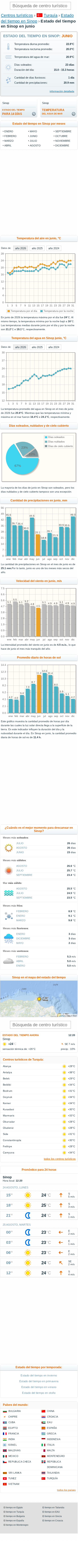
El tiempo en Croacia (52, 1520)
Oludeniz (8, 1127)
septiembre (63, 131)
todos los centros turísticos (60, 1158)
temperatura (53, 111)
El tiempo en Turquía (14, 1512)
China (51, 1411)
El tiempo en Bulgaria (14, 1516)
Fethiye (7, 1146)
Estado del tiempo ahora (21, 1035)
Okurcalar (9, 1121)
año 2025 (37, 248)
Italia (51, 1445)
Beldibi (7, 1084)
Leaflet (62, 1015)
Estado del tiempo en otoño (38, 1392)
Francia (13, 1433)
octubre (61, 136)
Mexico (13, 1456)
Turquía (50, 15)
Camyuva (8, 1152)
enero (8, 131)
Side (5, 1134)
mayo (33, 131)
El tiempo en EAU (51, 1512)
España (52, 1428)
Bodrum (7, 1090)
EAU (49, 1422)
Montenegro (56, 1456)
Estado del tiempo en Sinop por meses (38, 123)
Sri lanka (14, 1472)
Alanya (7, 1066)
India (11, 1439)
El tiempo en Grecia (52, 1516)
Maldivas (14, 1450)
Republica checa (19, 1461)
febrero (10, 136)
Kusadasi (8, 1109)
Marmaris (8, 1115)
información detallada (62, 91)
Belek (6, 1078)
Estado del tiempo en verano (39, 1387)
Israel (12, 1445)
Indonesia (53, 1439)
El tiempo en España (14, 1520)
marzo (9, 140)
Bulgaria (14, 1411)
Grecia (51, 1433)
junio (33, 136)
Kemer (7, 1103)
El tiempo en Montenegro (16, 1525)
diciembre (62, 145)
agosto (35, 145)
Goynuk (7, 1097)
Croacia (52, 1416)
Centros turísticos (17, 15)
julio (33, 140)
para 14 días (13, 112)
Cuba (11, 1422)
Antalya (7, 1072)
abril (8, 145)
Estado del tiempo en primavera (38, 1381)
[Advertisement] (39, 192)
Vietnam (13, 1484)
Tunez (12, 1478)
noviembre (62, 140)
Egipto (13, 1428)
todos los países (66, 1489)
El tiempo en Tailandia (53, 1507)
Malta (51, 1450)
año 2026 (20, 248)
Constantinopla (12, 1140)
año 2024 (53, 248)
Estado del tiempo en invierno (39, 1375)
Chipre (13, 1416)
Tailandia (53, 1472)
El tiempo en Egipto (13, 1507)
